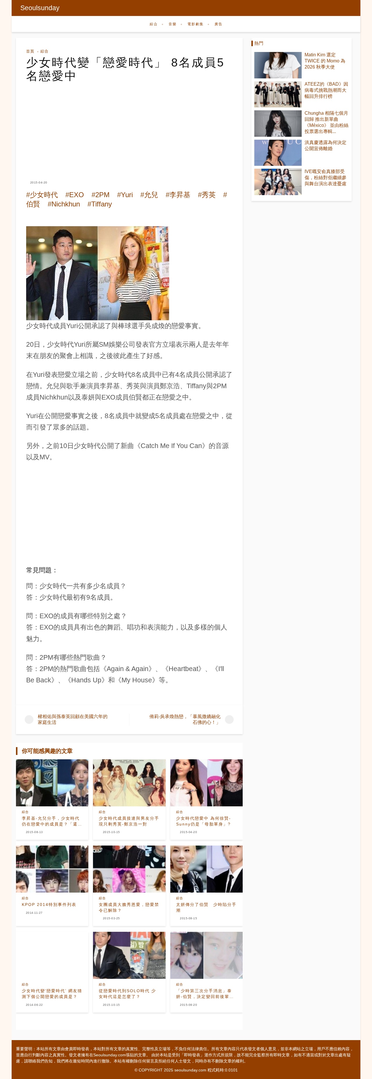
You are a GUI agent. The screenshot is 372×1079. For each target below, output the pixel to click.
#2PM (101, 195)
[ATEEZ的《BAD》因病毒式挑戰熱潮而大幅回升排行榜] (278, 94)
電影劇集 (195, 24)
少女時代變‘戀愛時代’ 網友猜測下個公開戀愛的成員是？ (52, 993)
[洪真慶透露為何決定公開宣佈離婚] (278, 153)
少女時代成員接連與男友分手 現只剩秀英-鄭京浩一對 (129, 821)
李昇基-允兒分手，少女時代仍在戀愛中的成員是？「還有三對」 (52, 821)
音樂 (173, 24)
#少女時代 (42, 195)
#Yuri (125, 195)
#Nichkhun (64, 204)
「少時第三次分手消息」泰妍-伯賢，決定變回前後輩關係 (205, 993)
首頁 (30, 51)
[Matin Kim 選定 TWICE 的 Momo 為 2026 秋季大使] (278, 65)
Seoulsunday (40, 8)
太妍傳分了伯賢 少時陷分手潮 (206, 907)
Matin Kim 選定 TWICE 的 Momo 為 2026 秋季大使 (325, 60)
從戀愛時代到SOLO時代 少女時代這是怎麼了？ (127, 993)
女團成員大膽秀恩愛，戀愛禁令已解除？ (129, 907)
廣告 (218, 24)
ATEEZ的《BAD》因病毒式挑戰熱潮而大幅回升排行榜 (326, 90)
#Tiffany (99, 204)
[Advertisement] (129, 126)
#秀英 (207, 195)
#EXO (74, 195)
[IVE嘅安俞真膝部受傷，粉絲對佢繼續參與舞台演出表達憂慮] (278, 182)
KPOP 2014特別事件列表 (49, 904)
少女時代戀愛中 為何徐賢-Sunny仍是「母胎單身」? (203, 821)
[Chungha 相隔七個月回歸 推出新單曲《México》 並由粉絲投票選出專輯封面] (278, 123)
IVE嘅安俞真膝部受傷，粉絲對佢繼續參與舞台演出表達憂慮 (325, 177)
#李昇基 (178, 195)
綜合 (154, 24)
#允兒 (149, 195)
